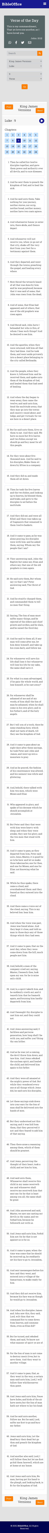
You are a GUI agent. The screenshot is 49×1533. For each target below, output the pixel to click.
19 (7, 152)
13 (7, 146)
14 (13, 146)
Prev (8, 107)
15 (19, 146)
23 (30, 152)
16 (24, 146)
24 (36, 152)
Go (24, 86)
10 (24, 140)
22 (24, 152)
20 (13, 152)
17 (30, 146)
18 (36, 146)
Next (40, 110)
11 (30, 140)
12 (36, 140)
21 (19, 152)
